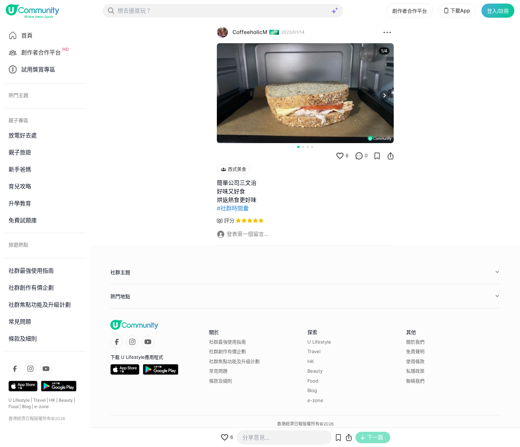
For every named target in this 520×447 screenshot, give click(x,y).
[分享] (390, 156)
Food (13, 406)
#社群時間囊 (233, 208)
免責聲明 (415, 351)
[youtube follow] (46, 368)
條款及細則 (220, 381)
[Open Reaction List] (387, 32)
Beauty (66, 400)
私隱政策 (415, 371)
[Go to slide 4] (312, 147)
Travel (39, 400)
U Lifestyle (19, 400)
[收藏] (377, 156)
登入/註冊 (498, 11)
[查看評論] (359, 156)
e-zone (41, 406)
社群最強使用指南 (227, 342)
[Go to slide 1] (298, 147)
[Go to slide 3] (307, 147)
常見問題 (218, 371)
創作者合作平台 (409, 11)
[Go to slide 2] (303, 147)
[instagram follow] (30, 368)
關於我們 (415, 342)
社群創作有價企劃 (227, 351)
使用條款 (415, 361)
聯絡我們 (415, 381)
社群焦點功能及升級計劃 (234, 361)
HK (52, 400)
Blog (26, 406)
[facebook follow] (14, 368)
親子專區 (18, 120)
